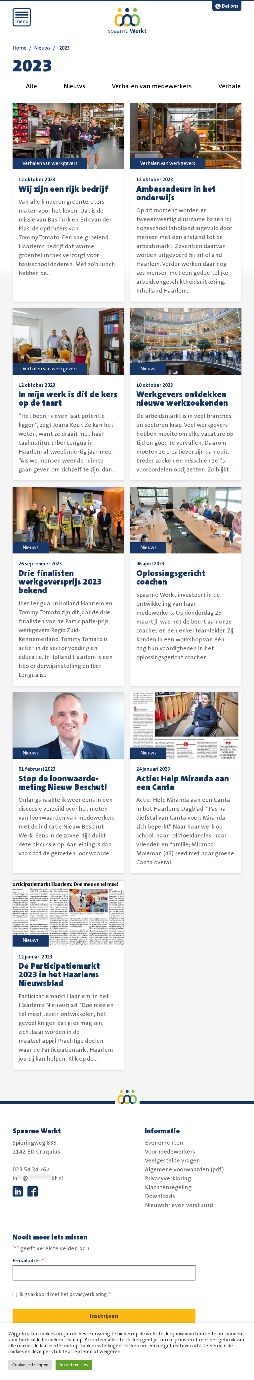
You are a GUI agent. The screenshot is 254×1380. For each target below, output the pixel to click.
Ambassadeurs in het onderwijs (176, 193)
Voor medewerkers (170, 1152)
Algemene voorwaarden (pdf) (184, 1169)
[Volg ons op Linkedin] (18, 1191)
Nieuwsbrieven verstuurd (179, 1205)
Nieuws (42, 48)
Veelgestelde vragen (172, 1160)
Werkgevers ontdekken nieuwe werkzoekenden (182, 398)
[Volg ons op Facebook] (32, 1191)
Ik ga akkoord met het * (65, 1294)
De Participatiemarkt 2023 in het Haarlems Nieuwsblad (59, 974)
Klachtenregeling (168, 1187)
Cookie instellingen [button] (30, 1364)
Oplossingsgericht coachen (170, 577)
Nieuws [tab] (74, 86)
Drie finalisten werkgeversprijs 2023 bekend (60, 581)
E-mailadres (28, 1261)
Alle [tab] (31, 86)
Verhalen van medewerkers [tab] (152, 86)
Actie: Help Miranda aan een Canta (182, 783)
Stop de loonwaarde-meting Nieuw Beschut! (63, 783)
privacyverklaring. (88, 1294)
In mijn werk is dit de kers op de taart (68, 398)
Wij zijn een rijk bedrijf (63, 189)
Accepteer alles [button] (74, 1364)
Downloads (160, 1196)
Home (19, 48)
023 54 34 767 (31, 1169)
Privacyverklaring (168, 1178)
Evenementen (164, 1143)
